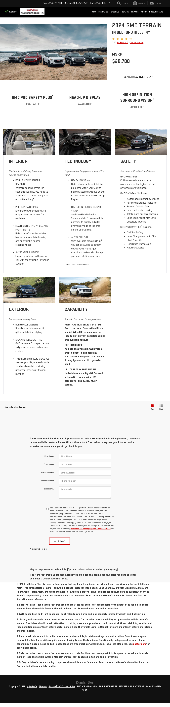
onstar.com (139, 644)
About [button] (144, 12)
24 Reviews (122, 42)
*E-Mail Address (47, 472)
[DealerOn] (84, 682)
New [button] (94, 12)
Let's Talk (59, 541)
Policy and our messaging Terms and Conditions (91, 529)
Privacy (52, 686)
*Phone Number (47, 480)
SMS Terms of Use (66, 686)
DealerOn (33, 686)
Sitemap (43, 686)
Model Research (156, 12)
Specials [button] (115, 12)
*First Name (49, 456)
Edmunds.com (136, 42)
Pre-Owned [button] (103, 12)
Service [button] (125, 12)
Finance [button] (134, 12)
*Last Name (49, 464)
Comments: (49, 489)
